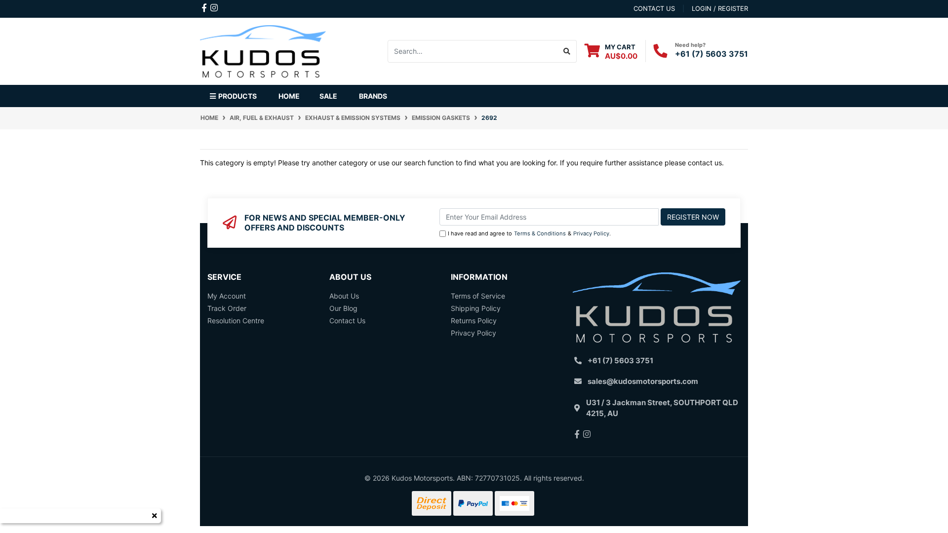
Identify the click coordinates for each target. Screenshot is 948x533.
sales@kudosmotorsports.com (643, 381)
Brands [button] (373, 96)
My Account (226, 296)
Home (289, 96)
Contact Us (347, 320)
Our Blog (343, 308)
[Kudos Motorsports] (263, 50)
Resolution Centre (235, 320)
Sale (328, 96)
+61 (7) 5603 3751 (711, 54)
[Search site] (567, 51)
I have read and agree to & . (529, 233)
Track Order (226, 308)
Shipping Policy (476, 308)
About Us (344, 296)
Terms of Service (478, 296)
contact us (654, 8)
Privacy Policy (591, 233)
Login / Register (720, 8)
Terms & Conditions (540, 233)
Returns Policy (474, 320)
